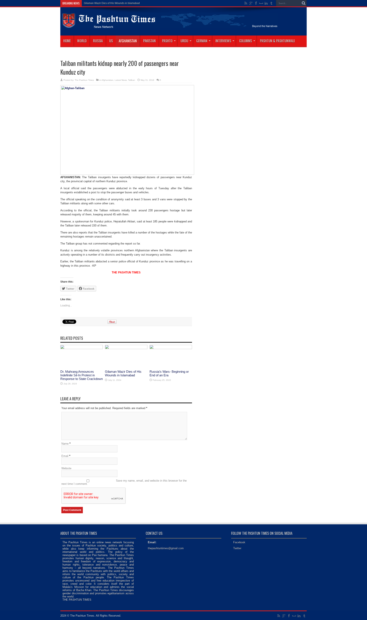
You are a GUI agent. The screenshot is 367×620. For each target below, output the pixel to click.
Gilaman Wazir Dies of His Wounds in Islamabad (123, 373)
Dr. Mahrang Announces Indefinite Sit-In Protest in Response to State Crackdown (81, 375)
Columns (245, 40)
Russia (98, 40)
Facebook (239, 542)
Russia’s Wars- (92, 3)
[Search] (303, 3)
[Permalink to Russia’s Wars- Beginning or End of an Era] (171, 348)
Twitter (237, 548)
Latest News (121, 80)
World (82, 40)
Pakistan (149, 40)
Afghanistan (128, 40)
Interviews (223, 40)
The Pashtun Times (84, 80)
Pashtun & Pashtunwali (277, 40)
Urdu (184, 40)
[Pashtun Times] (169, 25)
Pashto (167, 40)
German (201, 40)
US (111, 40)
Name (65, 443)
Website (66, 468)
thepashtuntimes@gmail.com (166, 548)
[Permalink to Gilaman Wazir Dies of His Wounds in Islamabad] (126, 348)
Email (64, 456)
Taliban (131, 80)
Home (67, 40)
